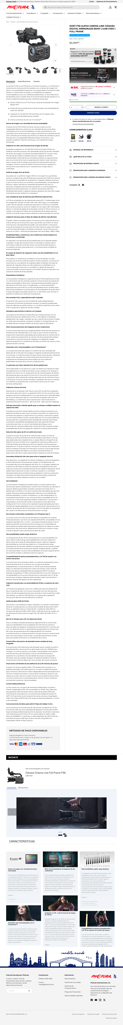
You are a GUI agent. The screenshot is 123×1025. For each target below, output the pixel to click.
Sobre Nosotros (70, 979)
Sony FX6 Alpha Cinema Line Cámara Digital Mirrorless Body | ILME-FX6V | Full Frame (27, 22)
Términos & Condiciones (78, 1014)
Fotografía (44, 13)
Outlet (91, 1)
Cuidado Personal (12, 17)
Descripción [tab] (10, 81)
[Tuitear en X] (79, 185)
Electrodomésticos (93, 13)
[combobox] (71, 7)
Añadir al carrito (101, 107)
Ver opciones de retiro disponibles (83, 124)
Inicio (7, 22)
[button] (116, 7)
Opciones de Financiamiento (106, 1)
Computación (58, 13)
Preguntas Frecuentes (73, 992)
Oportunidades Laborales (74, 996)
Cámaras (13, 22)
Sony (71, 39)
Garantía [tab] (36, 81)
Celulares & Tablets (74, 13)
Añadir (73, 141)
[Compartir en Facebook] (83, 185)
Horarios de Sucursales (73, 982)
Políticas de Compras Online (109, 1014)
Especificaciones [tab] (24, 81)
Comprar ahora (93, 113)
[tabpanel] (33, 403)
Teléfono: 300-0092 (45, 979)
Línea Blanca (31, 13)
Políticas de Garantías (111, 1018)
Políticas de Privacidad (93, 1014)
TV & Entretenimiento (14, 13)
